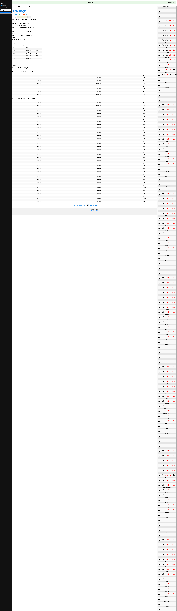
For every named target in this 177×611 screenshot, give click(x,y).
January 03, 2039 (38, 196)
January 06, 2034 (38, 162)
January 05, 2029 (38, 121)
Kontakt (94, 210)
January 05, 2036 (38, 176)
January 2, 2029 (28, 52)
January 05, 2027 (38, 105)
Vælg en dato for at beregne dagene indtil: (5, 8)
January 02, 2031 (38, 132)
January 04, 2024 (38, 77)
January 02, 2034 (38, 155)
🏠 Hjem (2, 1)
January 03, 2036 (38, 173)
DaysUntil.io (91, 2)
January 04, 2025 (38, 85)
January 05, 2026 (38, 94)
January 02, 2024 (38, 74)
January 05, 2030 (38, 129)
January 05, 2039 (38, 199)
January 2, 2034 (28, 60)
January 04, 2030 (38, 127)
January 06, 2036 (38, 177)
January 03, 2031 (38, 133)
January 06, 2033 (38, 154)
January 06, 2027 (38, 107)
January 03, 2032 (38, 141)
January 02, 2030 (38, 124)
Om (91, 210)
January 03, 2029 (38, 118)
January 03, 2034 (38, 157)
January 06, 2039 (38, 201)
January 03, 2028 (38, 110)
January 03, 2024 (38, 75)
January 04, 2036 (38, 174)
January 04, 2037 (38, 182)
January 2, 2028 (28, 50)
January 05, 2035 (38, 168)
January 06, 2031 (38, 138)
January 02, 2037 (38, 179)
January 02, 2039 (38, 195)
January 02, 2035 (38, 163)
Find (5, 12)
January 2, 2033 (28, 58)
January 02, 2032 (38, 140)
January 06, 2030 (38, 130)
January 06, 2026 (38, 96)
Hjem (13, 4)
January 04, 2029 (38, 119)
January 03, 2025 (38, 83)
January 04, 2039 (38, 198)
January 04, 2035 (38, 166)
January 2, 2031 (28, 55)
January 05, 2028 (38, 113)
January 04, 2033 (38, 151)
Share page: (14, 17)
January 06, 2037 (38, 185)
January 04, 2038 (38, 190)
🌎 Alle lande (3, 5)
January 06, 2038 (38, 193)
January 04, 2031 (38, 135)
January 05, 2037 (38, 184)
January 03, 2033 (38, 149)
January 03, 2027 (38, 102)
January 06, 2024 (38, 80)
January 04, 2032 (38, 143)
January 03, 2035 (38, 165)
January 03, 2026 (38, 91)
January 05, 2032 (38, 144)
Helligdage (170, 2)
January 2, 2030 (28, 53)
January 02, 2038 (38, 187)
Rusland (14, 65)
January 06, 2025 (38, 88)
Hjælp (97, 210)
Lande (174, 2)
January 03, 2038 (38, 188)
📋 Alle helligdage (4, 3)
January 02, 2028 (38, 108)
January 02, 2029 (38, 116)
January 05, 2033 (38, 152)
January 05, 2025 (38, 86)
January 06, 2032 (38, 146)
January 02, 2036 (38, 171)
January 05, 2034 (38, 160)
